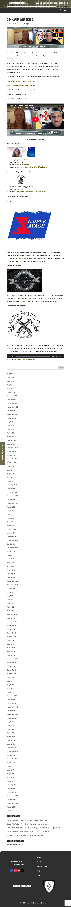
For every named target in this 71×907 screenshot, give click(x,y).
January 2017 (11, 788)
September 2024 (12, 459)
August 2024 (11, 462)
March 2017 (11, 781)
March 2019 (11, 692)
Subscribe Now (2, 454)
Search (61, 367)
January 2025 (11, 444)
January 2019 (11, 700)
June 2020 (10, 644)
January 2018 (11, 744)
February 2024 (12, 485)
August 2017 (11, 762)
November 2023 (12, 496)
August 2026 (11, 374)
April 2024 (10, 477)
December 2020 (12, 622)
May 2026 (10, 385)
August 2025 (11, 418)
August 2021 (11, 592)
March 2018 (11, 737)
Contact (39, 875)
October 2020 (11, 629)
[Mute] (62, 6)
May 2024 (10, 474)
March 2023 (11, 525)
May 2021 (10, 603)
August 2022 (11, 551)
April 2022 (10, 566)
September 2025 (12, 414)
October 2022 (11, 544)
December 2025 (12, 403)
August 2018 (11, 718)
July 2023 (10, 511)
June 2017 (10, 770)
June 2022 (10, 559)
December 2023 (12, 492)
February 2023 (12, 529)
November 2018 (12, 707)
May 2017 (10, 774)
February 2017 (12, 785)
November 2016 (12, 796)
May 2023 (10, 518)
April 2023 (10, 522)
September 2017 (12, 759)
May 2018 (10, 729)
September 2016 (12, 803)
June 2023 (10, 514)
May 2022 (10, 562)
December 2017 (12, 748)
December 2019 (12, 659)
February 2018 (12, 740)
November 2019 (12, 662)
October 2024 (11, 455)
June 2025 (10, 425)
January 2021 (11, 618)
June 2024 (10, 470)
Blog (38, 871)
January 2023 (11, 533)
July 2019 (10, 677)
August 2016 (11, 807)
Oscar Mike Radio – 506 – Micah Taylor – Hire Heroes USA (52, 3)
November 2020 (12, 625)
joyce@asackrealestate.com (22, 160)
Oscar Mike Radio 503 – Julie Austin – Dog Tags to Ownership (28, 831)
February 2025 (12, 440)
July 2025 (10, 422)
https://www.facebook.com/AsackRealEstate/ (31, 167)
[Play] (4, 6)
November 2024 (12, 451)
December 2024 (12, 448)
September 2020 (12, 633)
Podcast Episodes (43, 866)
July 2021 (10, 596)
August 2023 (11, 507)
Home (39, 857)
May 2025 (10, 429)
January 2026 (11, 400)
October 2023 (11, 500)
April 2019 (10, 688)
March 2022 (11, 570)
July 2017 (10, 766)
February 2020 (12, 651)
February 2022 (12, 574)
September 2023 (12, 503)
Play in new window (20, 359)
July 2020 (10, 640)
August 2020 (11, 637)
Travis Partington (14, 24)
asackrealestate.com (22, 165)
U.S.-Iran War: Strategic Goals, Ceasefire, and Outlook (25, 835)
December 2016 (12, 792)
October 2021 (11, 588)
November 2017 (12, 751)
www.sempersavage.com (17, 258)
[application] (35, 6)
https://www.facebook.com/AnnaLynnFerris (22, 85)
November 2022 (12, 540)
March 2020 (11, 648)
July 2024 (10, 466)
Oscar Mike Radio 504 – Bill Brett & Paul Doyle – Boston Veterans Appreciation (33, 828)
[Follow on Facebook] (11, 870)
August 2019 (11, 674)
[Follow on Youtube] (18, 870)
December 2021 (12, 581)
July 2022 (10, 555)
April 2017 (10, 777)
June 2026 (10, 381)
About (39, 862)
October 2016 (11, 800)
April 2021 (10, 607)
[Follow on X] (22, 870)
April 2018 (10, 733)
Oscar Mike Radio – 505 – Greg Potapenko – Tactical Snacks (27, 824)
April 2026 (10, 388)
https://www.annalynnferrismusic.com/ (21, 81)
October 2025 (11, 411)
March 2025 (11, 437)
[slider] (65, 6)
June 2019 (10, 681)
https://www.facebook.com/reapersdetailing (31, 191)
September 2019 (12, 670)
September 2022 (12, 548)
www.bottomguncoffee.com (31, 298)
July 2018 (10, 722)
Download (31, 359)
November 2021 (12, 585)
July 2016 (10, 811)
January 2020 (11, 655)
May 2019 (10, 685)
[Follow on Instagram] (15, 870)
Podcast (30, 24)
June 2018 (10, 725)
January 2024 (11, 488)
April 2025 (10, 433)
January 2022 (11, 577)
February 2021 (12, 614)
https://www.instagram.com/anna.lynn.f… (22, 90)
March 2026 (11, 392)
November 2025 (12, 407)
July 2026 (10, 377)
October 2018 (11, 711)
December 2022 (12, 537)
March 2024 (11, 481)
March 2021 (11, 611)
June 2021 (10, 600)
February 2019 (12, 696)
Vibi (49, 903)
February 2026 (12, 396)
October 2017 (11, 755)
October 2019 (11, 666)
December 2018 (12, 703)
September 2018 (12, 714)
